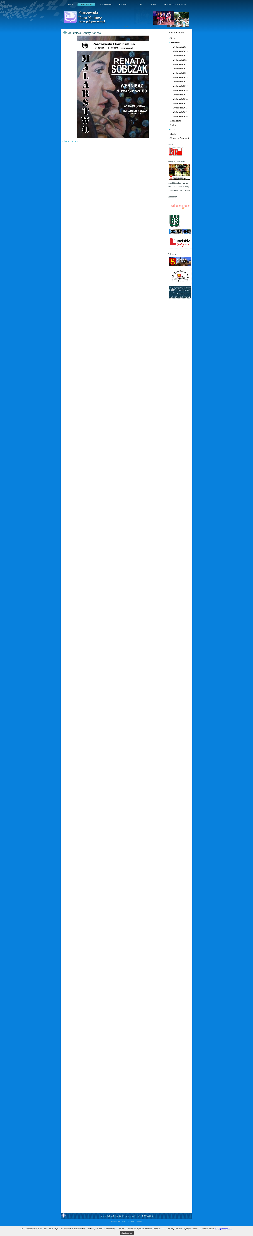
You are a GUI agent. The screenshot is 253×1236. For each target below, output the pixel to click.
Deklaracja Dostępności (175, 5)
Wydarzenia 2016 (180, 90)
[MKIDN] (179, 172)
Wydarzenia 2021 (180, 69)
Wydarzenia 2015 (180, 95)
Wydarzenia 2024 (180, 56)
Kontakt (140, 5)
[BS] (174, 220)
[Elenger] (180, 206)
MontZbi (139, 1221)
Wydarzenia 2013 (180, 103)
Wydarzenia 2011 (180, 112)
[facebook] (63, 1215)
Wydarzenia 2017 (180, 86)
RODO (153, 5)
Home (70, 5)
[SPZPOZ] (180, 292)
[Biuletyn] (176, 151)
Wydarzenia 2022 (180, 64)
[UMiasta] (180, 261)
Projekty (123, 5)
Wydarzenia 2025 (180, 51)
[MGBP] (180, 275)
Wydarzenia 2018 (180, 82)
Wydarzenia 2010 (180, 116)
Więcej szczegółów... (223, 1229)
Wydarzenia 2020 (180, 73)
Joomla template (116, 1221)
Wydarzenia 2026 (180, 47)
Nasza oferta (105, 5)
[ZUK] (180, 231)
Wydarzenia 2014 (180, 99)
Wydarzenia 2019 (180, 77)
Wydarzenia (86, 5)
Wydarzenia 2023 (180, 60)
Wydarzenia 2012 (180, 108)
